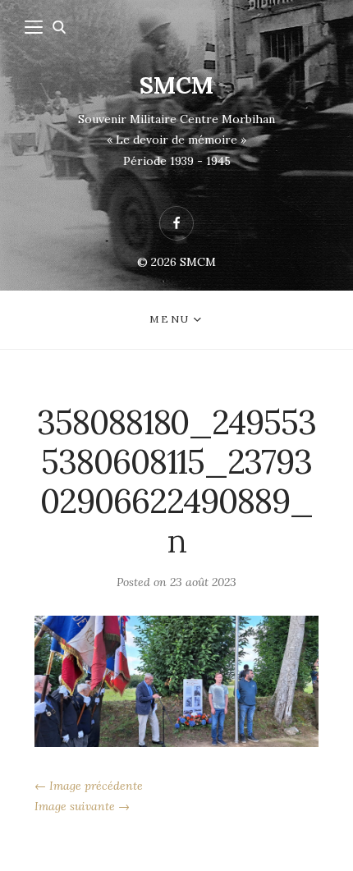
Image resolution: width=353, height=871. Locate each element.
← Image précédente (88, 785)
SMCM (176, 85)
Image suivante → (82, 806)
